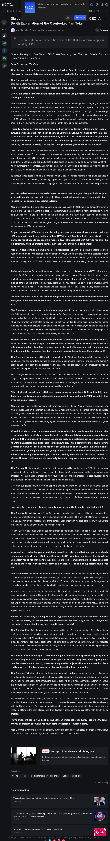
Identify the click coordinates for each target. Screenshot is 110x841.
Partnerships (55, 837)
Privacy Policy (69, 837)
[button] (106, 4)
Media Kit (42, 837)
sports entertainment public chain (44, 775)
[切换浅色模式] (102, 4)
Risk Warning (85, 837)
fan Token (76, 775)
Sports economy (19, 775)
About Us (31, 837)
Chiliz (65, 775)
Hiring (96, 837)
